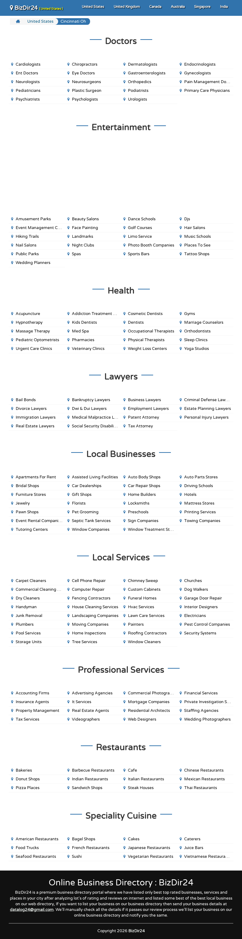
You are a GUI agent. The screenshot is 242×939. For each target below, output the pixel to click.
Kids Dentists (84, 322)
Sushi (77, 856)
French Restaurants (90, 847)
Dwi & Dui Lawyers (89, 408)
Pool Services (28, 633)
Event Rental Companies (39, 520)
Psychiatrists (28, 99)
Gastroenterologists (146, 73)
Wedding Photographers (207, 719)
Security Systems (200, 633)
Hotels (190, 494)
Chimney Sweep (143, 580)
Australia (178, 6)
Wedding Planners (33, 262)
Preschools (138, 512)
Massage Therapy (33, 331)
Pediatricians (28, 90)
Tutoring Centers (32, 529)
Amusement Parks (33, 219)
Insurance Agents (32, 701)
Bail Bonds (26, 399)
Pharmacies (83, 339)
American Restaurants (37, 839)
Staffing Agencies (201, 710)
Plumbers (25, 624)
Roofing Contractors (147, 633)
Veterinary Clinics (88, 348)
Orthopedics (139, 81)
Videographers (86, 719)
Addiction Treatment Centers (96, 313)
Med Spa (80, 331)
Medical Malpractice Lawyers (96, 417)
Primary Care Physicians (207, 90)
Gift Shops (81, 494)
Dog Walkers (196, 589)
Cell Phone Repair (89, 580)
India (224, 6)
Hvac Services (141, 606)
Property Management (37, 710)
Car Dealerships (86, 485)
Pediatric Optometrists (37, 339)
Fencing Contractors (91, 598)
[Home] (18, 21)
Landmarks (82, 236)
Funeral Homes (142, 598)
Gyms (189, 313)
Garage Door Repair (203, 598)
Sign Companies (143, 520)
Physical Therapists (146, 339)
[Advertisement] (121, 177)
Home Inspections (89, 633)
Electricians (195, 615)
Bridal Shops (27, 485)
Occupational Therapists (151, 331)
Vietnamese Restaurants (207, 856)
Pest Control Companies (207, 624)
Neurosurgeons (86, 81)
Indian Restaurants (90, 779)
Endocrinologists (200, 64)
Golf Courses (140, 227)
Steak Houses (141, 787)
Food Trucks (27, 847)
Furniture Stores (31, 494)
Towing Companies (202, 520)
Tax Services (27, 719)
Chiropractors (84, 64)
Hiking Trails (27, 236)
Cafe (132, 770)
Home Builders (142, 494)
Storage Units (29, 641)
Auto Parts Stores (201, 477)
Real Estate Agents (90, 710)
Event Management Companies (40, 227)
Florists (79, 503)
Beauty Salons (85, 219)
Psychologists (85, 99)
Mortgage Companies (148, 701)
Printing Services (200, 512)
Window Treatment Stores (152, 529)
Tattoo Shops (196, 253)
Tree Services (84, 641)
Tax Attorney (140, 426)
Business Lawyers (144, 399)
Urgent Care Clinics (34, 348)
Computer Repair (88, 589)
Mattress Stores (199, 503)
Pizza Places (27, 787)
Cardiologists (28, 64)
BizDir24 (38, 7)
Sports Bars (138, 253)
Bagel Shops (83, 839)
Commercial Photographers (152, 693)
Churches (193, 580)
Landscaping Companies (95, 615)
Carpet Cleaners (31, 580)
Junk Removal (29, 615)
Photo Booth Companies (151, 245)
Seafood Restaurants (36, 856)
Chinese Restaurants (204, 770)
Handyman (26, 606)
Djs (187, 219)
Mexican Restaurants (204, 779)
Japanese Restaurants (149, 847)
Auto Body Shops (144, 477)
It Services (81, 701)
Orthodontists (197, 331)
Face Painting (85, 227)
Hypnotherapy (29, 322)
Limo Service (140, 236)
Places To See (197, 245)
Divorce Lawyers (31, 408)
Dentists (136, 322)
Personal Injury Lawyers (206, 417)
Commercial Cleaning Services (40, 589)
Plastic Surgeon (86, 90)
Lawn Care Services (146, 615)
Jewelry (23, 503)
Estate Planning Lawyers (207, 408)
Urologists (137, 99)
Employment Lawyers (148, 408)
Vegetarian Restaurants (150, 856)
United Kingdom (127, 6)
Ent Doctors (27, 73)
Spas (76, 253)
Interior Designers (201, 606)
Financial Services (201, 693)
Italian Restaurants (146, 779)
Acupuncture (28, 313)
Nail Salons (26, 245)
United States (93, 6)
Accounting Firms (32, 693)
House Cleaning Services (95, 606)
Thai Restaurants (200, 787)
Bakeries (24, 770)
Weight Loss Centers (147, 348)
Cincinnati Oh (73, 21)
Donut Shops (28, 779)
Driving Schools (198, 485)
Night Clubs (83, 245)
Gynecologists (197, 73)
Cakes (133, 839)
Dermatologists (142, 64)
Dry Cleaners (28, 598)
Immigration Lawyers (36, 417)
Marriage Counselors (203, 322)
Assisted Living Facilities (95, 477)
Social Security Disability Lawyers (96, 426)
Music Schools (197, 236)
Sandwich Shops (87, 787)
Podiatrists (138, 90)
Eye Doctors (83, 73)
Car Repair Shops (144, 485)
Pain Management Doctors (208, 81)
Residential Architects (149, 710)
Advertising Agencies (92, 693)
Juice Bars (193, 847)
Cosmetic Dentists (145, 313)
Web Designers (142, 719)
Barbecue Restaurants (93, 770)
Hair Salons (194, 227)
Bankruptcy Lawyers (91, 399)
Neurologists (28, 81)
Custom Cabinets (144, 589)
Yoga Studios (196, 348)
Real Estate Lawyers (35, 426)
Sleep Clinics (195, 339)
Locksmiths (138, 503)
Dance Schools (142, 219)
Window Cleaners (144, 641)
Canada (155, 6)
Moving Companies (90, 624)
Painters (136, 624)
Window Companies (90, 529)
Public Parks (27, 253)
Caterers (192, 839)
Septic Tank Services (91, 520)
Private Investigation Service (208, 701)
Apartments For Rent (36, 477)
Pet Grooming (85, 512)
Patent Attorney (143, 417)
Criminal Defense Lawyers (208, 399)
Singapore (202, 6)
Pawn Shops (27, 512)
